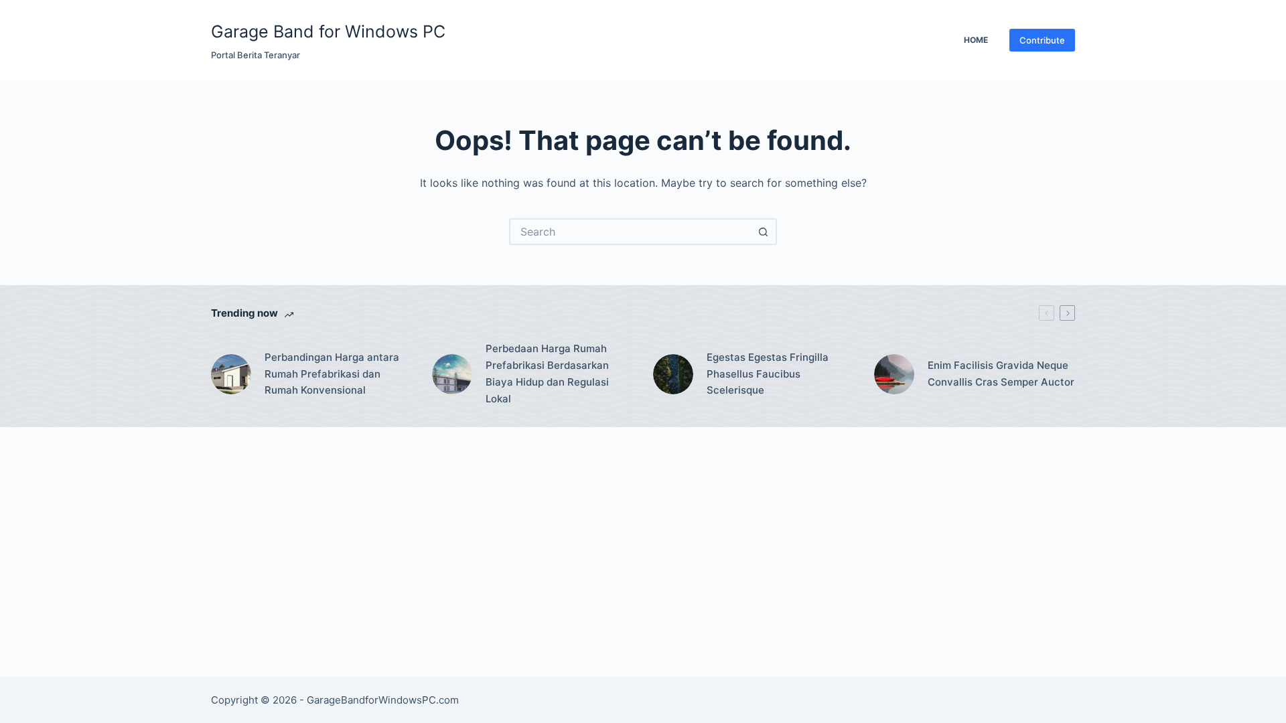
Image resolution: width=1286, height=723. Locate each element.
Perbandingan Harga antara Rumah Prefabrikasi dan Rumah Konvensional (332, 374)
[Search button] (763, 231)
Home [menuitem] (976, 40)
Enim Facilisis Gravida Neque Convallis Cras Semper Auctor (1001, 373)
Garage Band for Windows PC (328, 31)
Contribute (1042, 40)
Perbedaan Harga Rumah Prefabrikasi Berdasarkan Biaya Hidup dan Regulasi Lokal (547, 373)
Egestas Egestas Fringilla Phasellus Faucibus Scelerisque (768, 374)
